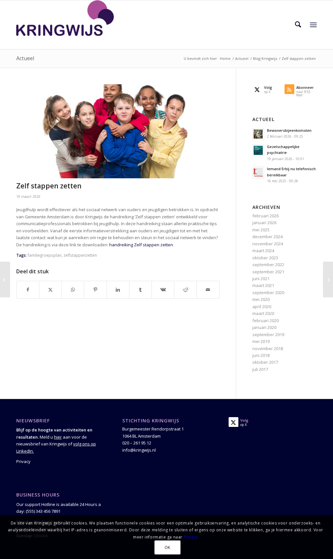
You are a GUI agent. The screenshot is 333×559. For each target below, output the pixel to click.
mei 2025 (261, 230)
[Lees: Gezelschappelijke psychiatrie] (258, 150)
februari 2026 (265, 216)
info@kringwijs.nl (139, 450)
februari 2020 (265, 320)
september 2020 (268, 292)
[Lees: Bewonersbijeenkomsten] (258, 134)
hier (58, 437)
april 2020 (261, 306)
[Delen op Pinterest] (95, 289)
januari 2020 (264, 327)
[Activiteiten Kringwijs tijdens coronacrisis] (328, 279)
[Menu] (313, 24)
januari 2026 (264, 222)
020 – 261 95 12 (136, 443)
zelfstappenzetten (80, 255)
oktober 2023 (265, 258)
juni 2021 (261, 278)
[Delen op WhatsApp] (73, 289)
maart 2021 (263, 285)
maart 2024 (263, 250)
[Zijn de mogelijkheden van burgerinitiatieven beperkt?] (5, 279)
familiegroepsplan (44, 255)
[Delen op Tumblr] (140, 289)
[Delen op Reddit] (185, 289)
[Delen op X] (50, 289)
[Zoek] (298, 24)
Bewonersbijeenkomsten (289, 130)
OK (167, 547)
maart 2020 (263, 313)
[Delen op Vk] (163, 289)
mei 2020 (261, 299)
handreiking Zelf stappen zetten (141, 245)
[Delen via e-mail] (208, 289)
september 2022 (268, 264)
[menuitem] (298, 24)
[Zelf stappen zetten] (118, 131)
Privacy (23, 461)
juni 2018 (261, 355)
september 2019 (268, 334)
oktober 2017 (265, 362)
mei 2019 (261, 341)
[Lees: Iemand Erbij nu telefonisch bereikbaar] (258, 172)
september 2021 (268, 272)
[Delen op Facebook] (28, 289)
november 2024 (267, 244)
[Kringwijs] (65, 24)
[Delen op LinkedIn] (118, 289)
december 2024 (267, 236)
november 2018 (267, 348)
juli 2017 (260, 369)
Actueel (25, 58)
